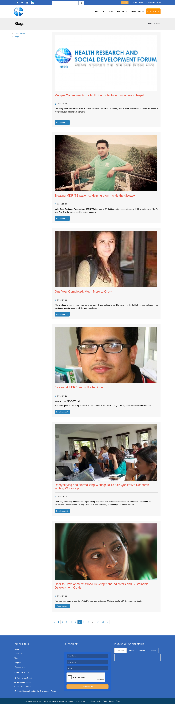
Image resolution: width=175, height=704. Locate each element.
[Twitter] (22, 2)
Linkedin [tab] (153, 651)
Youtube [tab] (142, 651)
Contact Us (153, 11)
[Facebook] (17, 2)
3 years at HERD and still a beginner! (80, 387)
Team (110, 12)
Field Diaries (19, 34)
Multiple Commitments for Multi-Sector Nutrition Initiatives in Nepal (99, 95)
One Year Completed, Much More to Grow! (83, 291)
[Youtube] (27, 2)
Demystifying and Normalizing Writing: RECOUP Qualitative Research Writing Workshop (102, 486)
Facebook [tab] (120, 651)
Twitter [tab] (131, 651)
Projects (122, 12)
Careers (125, 2)
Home (150, 23)
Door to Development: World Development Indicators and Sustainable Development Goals (101, 585)
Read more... (61, 122)
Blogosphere (19, 667)
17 (97, 622)
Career (111, 701)
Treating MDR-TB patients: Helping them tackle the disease (95, 195)
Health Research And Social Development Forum (36, 691)
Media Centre (137, 12)
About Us (99, 12)
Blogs (16, 37)
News (105, 701)
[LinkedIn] (32, 2)
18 (103, 622)
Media (99, 701)
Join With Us (88, 687)
